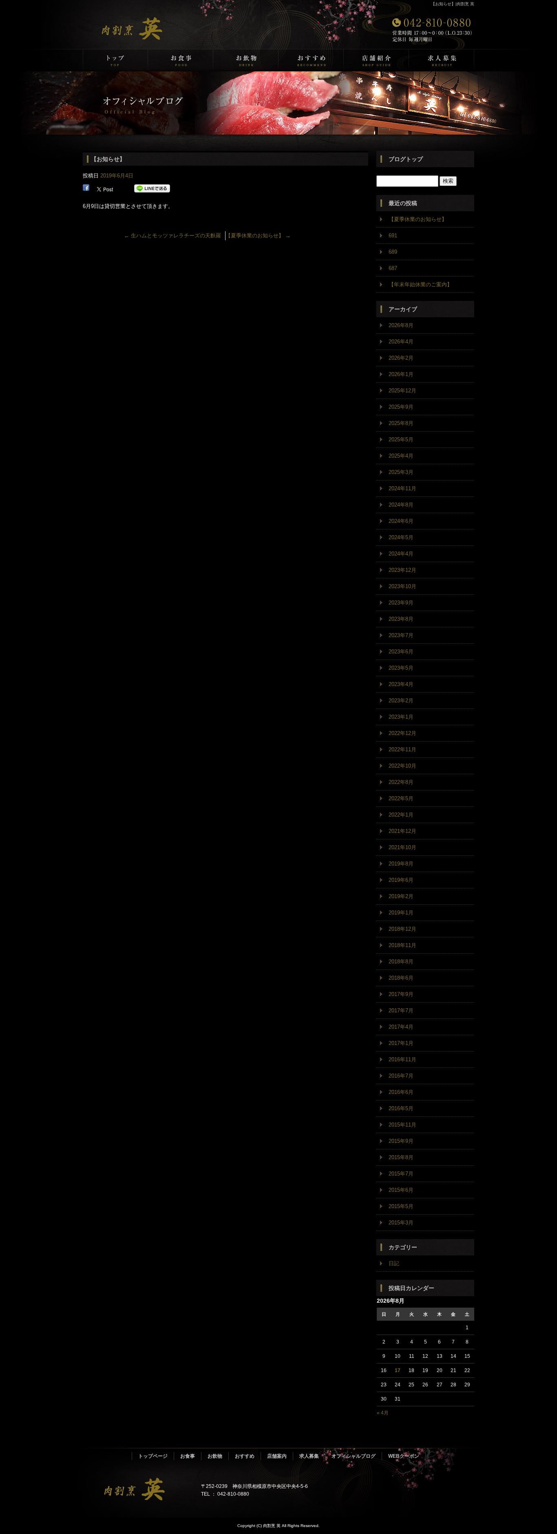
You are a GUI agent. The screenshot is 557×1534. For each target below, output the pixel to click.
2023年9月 (401, 603)
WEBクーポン (403, 1456)
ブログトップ (406, 159)
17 (397, 1370)
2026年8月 (401, 325)
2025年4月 (401, 456)
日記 (394, 1263)
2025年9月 (401, 407)
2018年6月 (401, 978)
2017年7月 (401, 1010)
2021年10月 (402, 847)
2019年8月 (401, 864)
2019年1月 (401, 913)
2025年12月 (402, 390)
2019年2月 (401, 896)
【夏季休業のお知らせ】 (258, 235)
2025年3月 (401, 472)
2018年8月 (401, 961)
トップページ (115, 60)
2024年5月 (401, 537)
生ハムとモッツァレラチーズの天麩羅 (172, 235)
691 (393, 235)
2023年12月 (402, 570)
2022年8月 (401, 782)
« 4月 (383, 1413)
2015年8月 (401, 1157)
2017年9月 (401, 994)
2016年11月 (402, 1059)
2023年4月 (401, 684)
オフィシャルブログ (354, 1456)
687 (393, 268)
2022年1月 (401, 815)
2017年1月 (401, 1043)
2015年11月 (402, 1125)
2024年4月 (401, 554)
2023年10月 (402, 586)
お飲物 (245, 60)
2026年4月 (401, 342)
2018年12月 (402, 929)
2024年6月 (401, 521)
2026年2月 (401, 358)
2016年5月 (401, 1108)
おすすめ (311, 60)
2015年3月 (401, 1223)
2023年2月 (401, 700)
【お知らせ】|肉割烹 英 (452, 4)
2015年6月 (401, 1190)
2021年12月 (402, 831)
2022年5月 (401, 798)
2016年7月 (401, 1076)
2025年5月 (401, 439)
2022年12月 (402, 733)
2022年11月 (402, 749)
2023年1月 (401, 717)
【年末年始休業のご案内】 (420, 284)
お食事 (180, 60)
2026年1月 (401, 374)
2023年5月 (401, 668)
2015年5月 (401, 1206)
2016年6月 (401, 1092)
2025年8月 (401, 423)
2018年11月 (402, 945)
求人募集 (441, 60)
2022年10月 (402, 766)
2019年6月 (401, 880)
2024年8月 (401, 505)
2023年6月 (401, 652)
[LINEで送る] (152, 189)
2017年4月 (401, 1027)
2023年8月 (401, 619)
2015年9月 (401, 1141)
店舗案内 (376, 60)
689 (393, 252)
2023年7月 (401, 635)
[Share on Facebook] (86, 189)
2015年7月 (401, 1174)
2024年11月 (402, 488)
